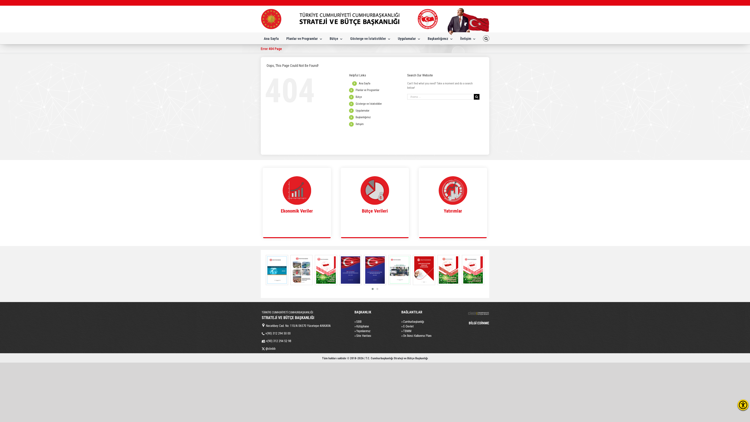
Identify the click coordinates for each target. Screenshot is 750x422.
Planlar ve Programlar (367, 90)
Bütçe (359, 96)
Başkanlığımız (363, 117)
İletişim (360, 124)
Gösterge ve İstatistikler (369, 103)
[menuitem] (271, 38)
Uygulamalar (362, 110)
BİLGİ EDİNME (479, 323)
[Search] (486, 38)
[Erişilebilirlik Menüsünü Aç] (743, 405)
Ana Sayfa (364, 83)
